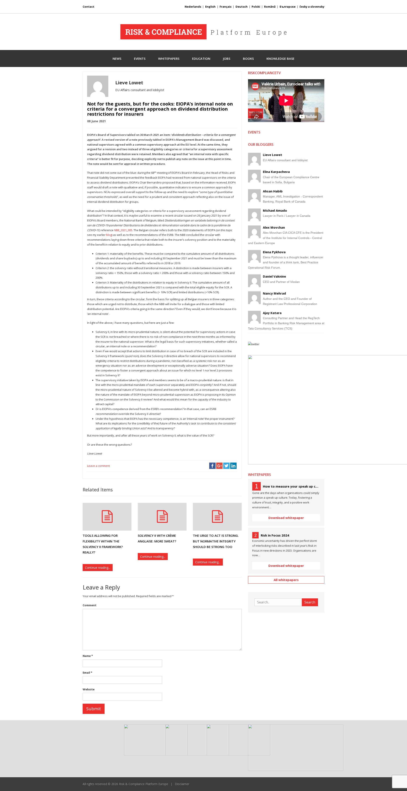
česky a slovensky (312, 6)
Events (139, 58)
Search (309, 602)
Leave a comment (98, 466)
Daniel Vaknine (274, 276)
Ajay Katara (272, 313)
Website (89, 689)
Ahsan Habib (273, 191)
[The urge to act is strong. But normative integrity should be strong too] (217, 517)
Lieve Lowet (272, 155)
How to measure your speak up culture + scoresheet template (291, 486)
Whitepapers (168, 58)
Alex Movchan (274, 227)
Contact (88, 6)
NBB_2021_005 (123, 230)
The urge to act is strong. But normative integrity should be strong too (216, 541)
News (117, 58)
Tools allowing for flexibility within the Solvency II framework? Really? (103, 543)
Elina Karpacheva (276, 172)
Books (248, 58)
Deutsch (242, 6)
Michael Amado (275, 210)
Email (87, 672)
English (210, 6)
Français (225, 6)
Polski (256, 6)
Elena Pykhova (274, 252)
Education (201, 58)
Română (270, 6)
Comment (89, 605)
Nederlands (193, 6)
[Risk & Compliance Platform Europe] (203, 31)
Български (287, 6)
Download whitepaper (286, 518)
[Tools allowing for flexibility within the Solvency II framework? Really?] (107, 517)
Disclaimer (182, 784)
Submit (93, 709)
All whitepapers (286, 580)
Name (88, 656)
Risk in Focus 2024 (275, 535)
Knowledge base (280, 58)
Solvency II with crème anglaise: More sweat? (157, 538)
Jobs (226, 58)
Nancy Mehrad (274, 293)
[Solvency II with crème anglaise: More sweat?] (162, 517)
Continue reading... (97, 568)
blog (109, 235)
